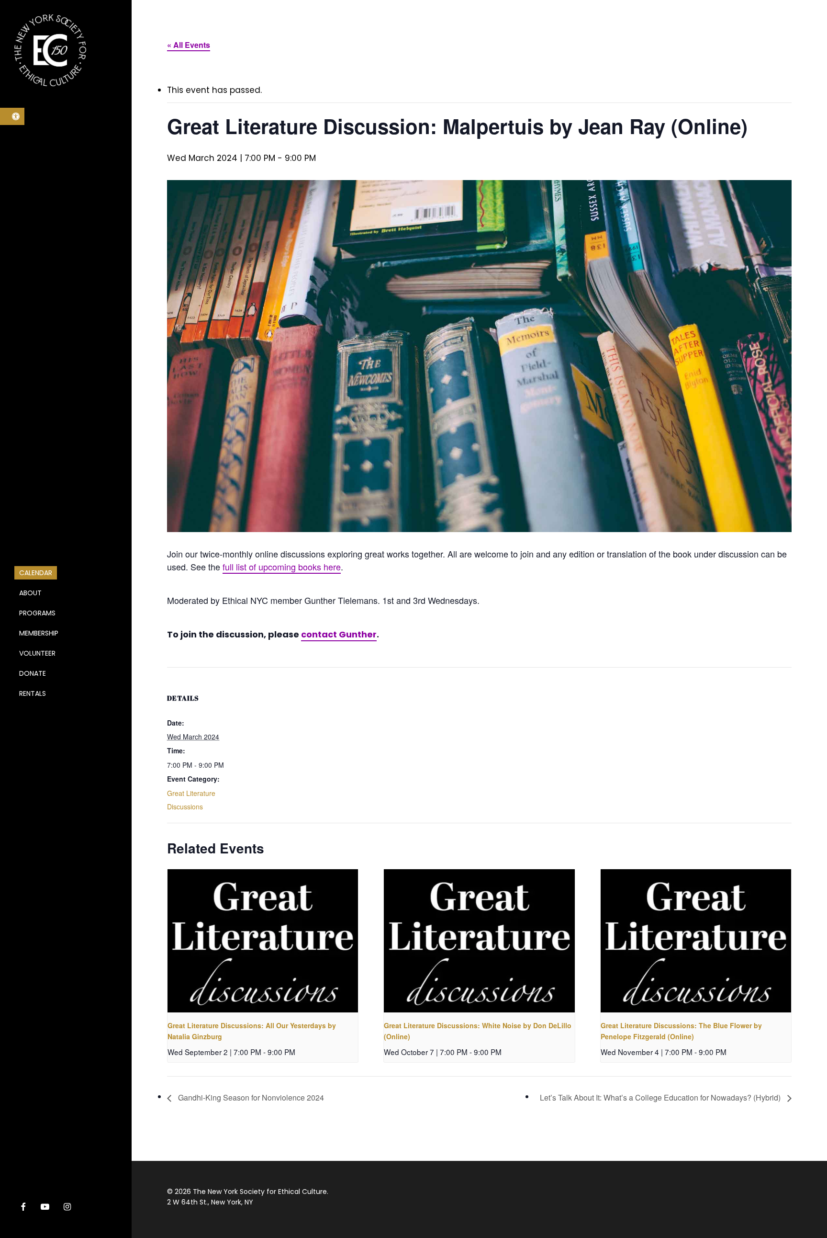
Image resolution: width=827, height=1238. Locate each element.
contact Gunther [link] (339, 634)
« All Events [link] (188, 44)
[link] (12, 116)
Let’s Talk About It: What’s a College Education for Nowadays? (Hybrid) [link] (661, 1097)
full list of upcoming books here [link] (282, 566)
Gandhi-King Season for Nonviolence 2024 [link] (250, 1097)
